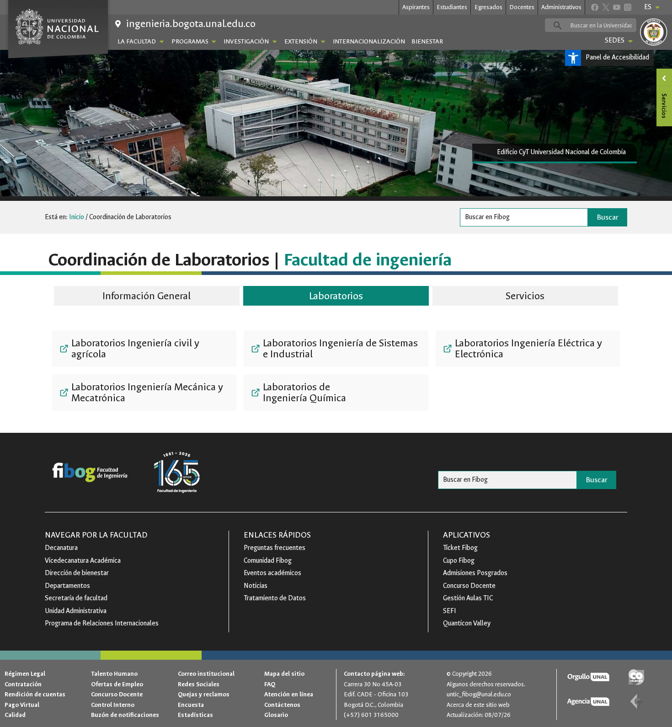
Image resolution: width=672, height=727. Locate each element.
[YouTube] (616, 7)
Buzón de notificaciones (125, 715)
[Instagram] (627, 7)
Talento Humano (114, 674)
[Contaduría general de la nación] (636, 701)
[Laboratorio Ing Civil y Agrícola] (144, 348)
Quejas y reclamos (203, 694)
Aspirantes (416, 7)
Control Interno (112, 705)
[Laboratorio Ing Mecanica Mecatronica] (144, 392)
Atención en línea (288, 694)
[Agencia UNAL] (588, 701)
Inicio (76, 217)
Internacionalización (369, 41)
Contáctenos (282, 705)
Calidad (15, 715)
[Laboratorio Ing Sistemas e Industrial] (336, 348)
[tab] (146, 297)
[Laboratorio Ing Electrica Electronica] (528, 348)
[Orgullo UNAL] (588, 677)
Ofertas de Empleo (117, 684)
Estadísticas (195, 715)
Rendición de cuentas (35, 694)
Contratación (23, 684)
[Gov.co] (636, 677)
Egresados (488, 7)
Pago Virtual (22, 705)
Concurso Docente (117, 694)
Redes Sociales (198, 684)
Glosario (276, 715)
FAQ (269, 684)
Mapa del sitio (284, 674)
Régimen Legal (25, 674)
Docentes (521, 7)
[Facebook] (594, 7)
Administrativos (561, 7)
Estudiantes (452, 7)
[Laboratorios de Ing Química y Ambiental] (336, 392)
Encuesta (191, 705)
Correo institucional (206, 674)
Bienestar (427, 41)
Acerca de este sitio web (478, 705)
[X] (605, 7)
